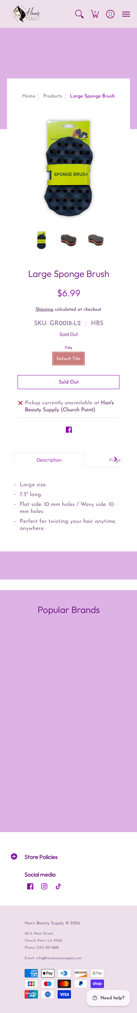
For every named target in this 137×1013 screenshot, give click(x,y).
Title (68, 348)
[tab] (49, 459)
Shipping (44, 309)
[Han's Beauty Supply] (26, 13)
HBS (97, 324)
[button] (79, 13)
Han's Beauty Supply (44, 923)
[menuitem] (79, 13)
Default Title (68, 359)
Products (52, 96)
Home (28, 96)
